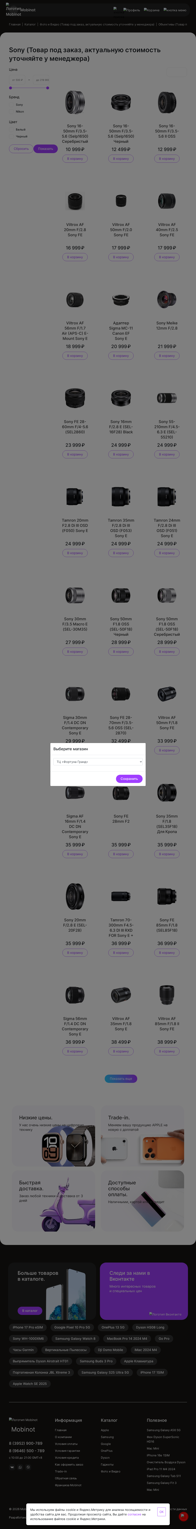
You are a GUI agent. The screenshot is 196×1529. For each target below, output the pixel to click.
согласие (134, 1514)
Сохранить (129, 779)
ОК (161, 1512)
